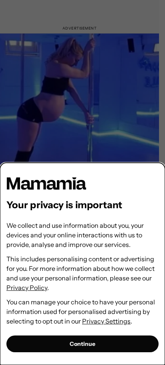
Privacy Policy (26, 288)
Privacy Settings (106, 321)
